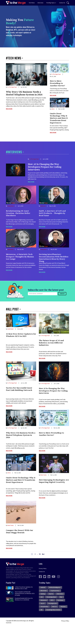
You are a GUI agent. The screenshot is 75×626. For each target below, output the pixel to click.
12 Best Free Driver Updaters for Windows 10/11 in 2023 (21, 335)
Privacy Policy (42, 568)
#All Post (12, 309)
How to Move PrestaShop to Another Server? (57, 83)
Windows (63, 606)
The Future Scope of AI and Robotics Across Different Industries (51, 342)
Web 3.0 (54, 606)
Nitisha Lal (42, 206)
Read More (9, 109)
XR (41, 610)
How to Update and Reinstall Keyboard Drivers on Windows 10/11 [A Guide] (25, 593)
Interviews (40, 3)
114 (40, 554)
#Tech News (13, 58)
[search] (68, 3)
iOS (42, 597)
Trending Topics (50, 3)
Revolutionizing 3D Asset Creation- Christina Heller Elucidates (18, 213)
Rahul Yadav (43, 475)
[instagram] (58, 576)
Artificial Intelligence (54, 587)
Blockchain (44, 590)
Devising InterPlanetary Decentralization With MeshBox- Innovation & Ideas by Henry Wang (54, 257)
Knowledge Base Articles (53, 610)
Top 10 (42, 603)
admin (53, 109)
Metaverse (44, 600)
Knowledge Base (51, 597)
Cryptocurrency (55, 590)
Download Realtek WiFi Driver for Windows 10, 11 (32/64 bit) (24, 599)
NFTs (52, 600)
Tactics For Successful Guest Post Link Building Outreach (19, 389)
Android (43, 587)
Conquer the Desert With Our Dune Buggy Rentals (19, 531)
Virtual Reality (44, 606)
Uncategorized (52, 603)
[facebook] (40, 576)
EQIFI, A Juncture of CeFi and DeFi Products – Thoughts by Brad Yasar (52, 213)
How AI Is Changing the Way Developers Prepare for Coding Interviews (44, 167)
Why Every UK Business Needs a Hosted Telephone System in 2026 (24, 93)
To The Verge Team (12, 87)
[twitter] (44, 576)
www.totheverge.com (22, 621)
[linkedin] (48, 576)
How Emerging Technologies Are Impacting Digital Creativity (54, 481)
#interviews (14, 152)
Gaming (43, 594)
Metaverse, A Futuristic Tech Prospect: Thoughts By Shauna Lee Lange (20, 256)
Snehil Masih (10, 249)
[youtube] (53, 576)
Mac (61, 597)
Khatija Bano (10, 206)
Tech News (32, 3)
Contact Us (62, 3)
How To (51, 594)
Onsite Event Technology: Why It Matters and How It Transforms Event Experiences (59, 118)
